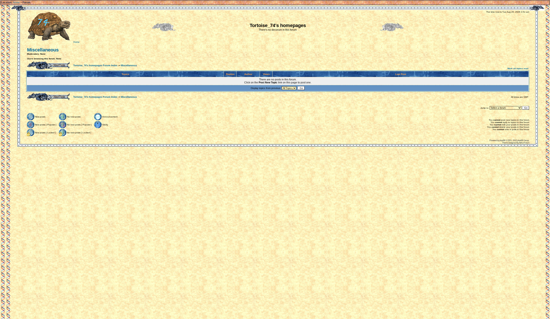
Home (76, 42)
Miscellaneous (43, 50)
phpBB (502, 140)
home (16, 2)
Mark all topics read (517, 68)
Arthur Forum (524, 142)
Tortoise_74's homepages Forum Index (95, 65)
